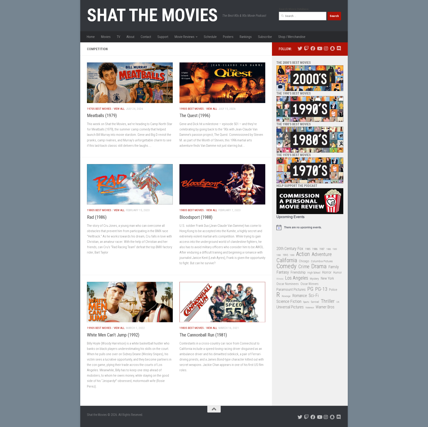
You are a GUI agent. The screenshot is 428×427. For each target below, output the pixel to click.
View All (119, 108)
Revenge (286, 296)
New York (327, 278)
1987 (322, 249)
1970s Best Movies (99, 108)
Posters (228, 37)
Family (333, 266)
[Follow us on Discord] (338, 48)
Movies (106, 37)
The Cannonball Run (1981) (203, 335)
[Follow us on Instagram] (325, 48)
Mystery (314, 278)
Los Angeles (296, 278)
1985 (307, 249)
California (286, 260)
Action (303, 254)
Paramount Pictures (291, 289)
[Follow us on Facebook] (313, 48)
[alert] (309, 227)
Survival (315, 301)
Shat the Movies (152, 15)
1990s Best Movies (191, 108)
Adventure (322, 254)
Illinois (279, 278)
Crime (303, 266)
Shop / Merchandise (291, 37)
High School (313, 272)
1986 (314, 249)
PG (310, 289)
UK (337, 302)
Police (333, 290)
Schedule (210, 37)
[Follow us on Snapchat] (332, 48)
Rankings (246, 37)
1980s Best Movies (99, 210)
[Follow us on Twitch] (306, 48)
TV (118, 37)
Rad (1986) (97, 217)
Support (162, 37)
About (130, 37)
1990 (278, 255)
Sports (306, 301)
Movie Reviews (184, 37)
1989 (335, 249)
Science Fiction (288, 301)
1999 (292, 255)
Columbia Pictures (322, 261)
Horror (326, 272)
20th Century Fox (289, 248)
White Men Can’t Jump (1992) (113, 335)
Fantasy (282, 272)
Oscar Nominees (287, 284)
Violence (309, 307)
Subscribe (265, 37)
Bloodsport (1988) (195, 217)
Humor (337, 272)
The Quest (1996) (194, 115)
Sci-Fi (314, 295)
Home (91, 37)
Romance (299, 295)
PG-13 (321, 289)
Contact (146, 37)
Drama (319, 266)
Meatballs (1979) (102, 115)
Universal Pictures (290, 307)
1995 (285, 255)
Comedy (286, 266)
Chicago (304, 261)
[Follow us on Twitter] (300, 48)
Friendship (298, 272)
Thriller (328, 301)
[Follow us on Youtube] (319, 48)
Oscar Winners (309, 284)
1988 (328, 249)
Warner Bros (325, 307)
